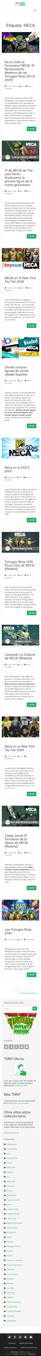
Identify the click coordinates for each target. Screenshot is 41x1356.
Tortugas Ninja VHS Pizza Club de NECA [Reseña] (19, 565)
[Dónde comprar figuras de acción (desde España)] (20, 347)
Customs (10, 1172)
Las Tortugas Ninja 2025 (18, 931)
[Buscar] (34, 1009)
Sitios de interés (10, 1348)
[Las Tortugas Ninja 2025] (20, 910)
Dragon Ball (11, 1181)
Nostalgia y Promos (14, 1246)
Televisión (10, 1297)
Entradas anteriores (28, 993)
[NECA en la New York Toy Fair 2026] (20, 258)
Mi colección (11, 1232)
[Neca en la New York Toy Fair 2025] (20, 726)
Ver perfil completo (21, 1085)
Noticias (10, 1251)
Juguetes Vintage (13, 1214)
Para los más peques (14, 1265)
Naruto (9, 1237)
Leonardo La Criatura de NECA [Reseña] (20, 656)
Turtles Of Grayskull (14, 1311)
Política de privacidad (28, 1348)
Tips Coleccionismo (14, 1302)
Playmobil (10, 1269)
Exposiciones (11, 1195)
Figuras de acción (13, 1200)
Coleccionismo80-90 (11, 1133)
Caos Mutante (12, 1149)
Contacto (12, 1343)
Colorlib (15, 1354)
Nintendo (10, 1241)
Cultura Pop (11, 1167)
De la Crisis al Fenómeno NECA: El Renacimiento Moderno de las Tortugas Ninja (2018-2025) (20, 70)
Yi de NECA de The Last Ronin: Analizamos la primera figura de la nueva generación (19, 177)
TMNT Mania (15, 1352)
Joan (22, 86)
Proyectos (10, 1279)
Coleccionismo (12, 1158)
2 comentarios (30, 939)
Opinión (10, 1255)
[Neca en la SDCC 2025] (20, 447)
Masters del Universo (14, 1223)
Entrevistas (11, 1186)
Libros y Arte (11, 1218)
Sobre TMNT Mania (26, 1343)
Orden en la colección (15, 1260)
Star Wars (10, 1288)
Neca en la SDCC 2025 (17, 469)
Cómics (9, 1163)
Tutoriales (10, 1316)
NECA (20, 317)
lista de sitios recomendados (19, 1103)
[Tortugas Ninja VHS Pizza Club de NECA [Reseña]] (20, 542)
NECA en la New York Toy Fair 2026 (20, 279)
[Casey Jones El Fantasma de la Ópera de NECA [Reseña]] (20, 816)
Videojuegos (11, 1320)
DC (8, 1176)
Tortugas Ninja (12, 1306)
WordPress (32, 1354)
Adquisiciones (12, 1144)
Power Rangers (12, 1274)
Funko (9, 1204)
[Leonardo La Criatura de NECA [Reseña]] (20, 635)
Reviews (10, 1283)
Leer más (31, 129)
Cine (8, 1153)
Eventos (10, 1190)
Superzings (11, 1292)
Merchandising (12, 1228)
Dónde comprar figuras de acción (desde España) (17, 370)
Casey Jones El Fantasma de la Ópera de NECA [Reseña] (16, 840)
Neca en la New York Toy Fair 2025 (20, 748)
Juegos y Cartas (13, 1209)
